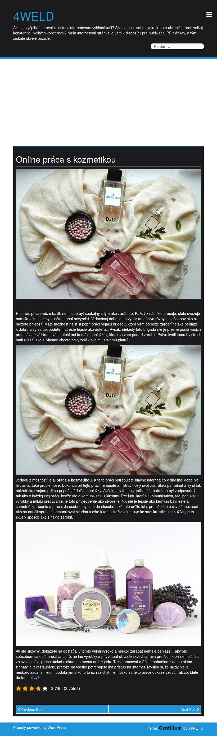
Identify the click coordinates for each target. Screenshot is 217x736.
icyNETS (195, 728)
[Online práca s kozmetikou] (108, 233)
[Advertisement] (108, 98)
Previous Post (31, 709)
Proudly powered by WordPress (39, 727)
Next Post (188, 709)
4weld (33, 15)
